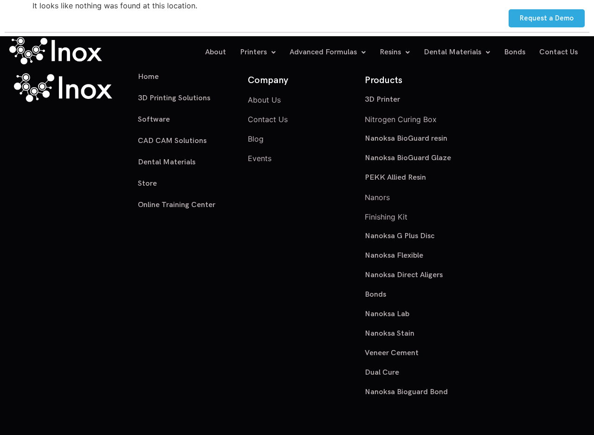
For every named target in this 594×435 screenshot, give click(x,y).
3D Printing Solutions (174, 98)
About (215, 52)
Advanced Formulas (323, 52)
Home (148, 77)
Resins (390, 52)
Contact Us (558, 52)
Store (147, 183)
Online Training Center (176, 205)
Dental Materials (452, 52)
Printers (253, 52)
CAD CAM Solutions (172, 140)
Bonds (514, 52)
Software (154, 119)
